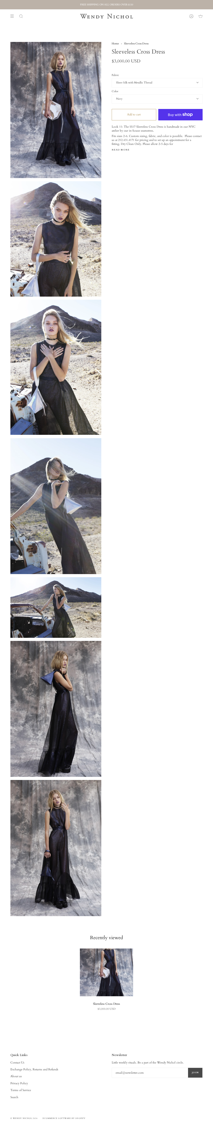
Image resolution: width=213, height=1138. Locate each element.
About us (16, 1076)
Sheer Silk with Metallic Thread (134, 82)
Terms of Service (20, 1090)
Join (195, 1072)
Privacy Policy (19, 1083)
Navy (119, 99)
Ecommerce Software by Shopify (64, 1118)
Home (115, 43)
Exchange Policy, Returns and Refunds (34, 1069)
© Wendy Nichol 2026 (24, 1118)
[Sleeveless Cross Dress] (106, 972)
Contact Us (17, 1063)
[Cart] (200, 16)
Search (14, 1097)
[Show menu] (13, 16)
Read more (121, 150)
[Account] (191, 16)
